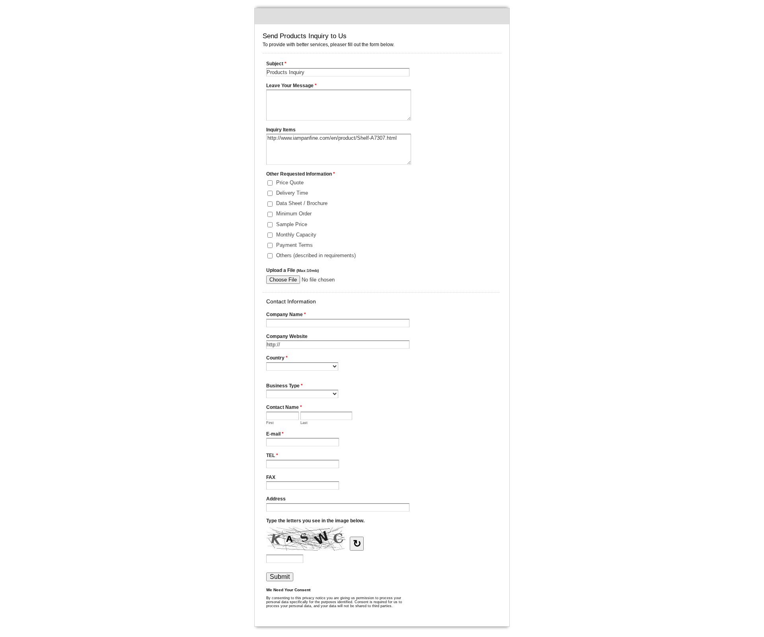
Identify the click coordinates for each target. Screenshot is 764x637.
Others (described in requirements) (316, 255)
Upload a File (292, 270)
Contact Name (284, 407)
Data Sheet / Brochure (301, 203)
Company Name (286, 314)
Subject (276, 63)
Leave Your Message (291, 85)
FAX (270, 477)
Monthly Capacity (296, 235)
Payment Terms (294, 245)
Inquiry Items (281, 130)
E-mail (275, 434)
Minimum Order (294, 214)
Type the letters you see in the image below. (315, 521)
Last (304, 423)
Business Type (284, 386)
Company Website (287, 336)
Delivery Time (292, 193)
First (270, 423)
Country (277, 358)
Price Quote (290, 183)
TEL (272, 455)
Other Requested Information (300, 174)
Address (276, 499)
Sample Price (291, 224)
